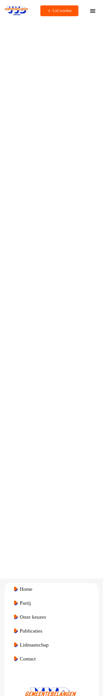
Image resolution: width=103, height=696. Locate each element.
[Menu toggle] (93, 11)
